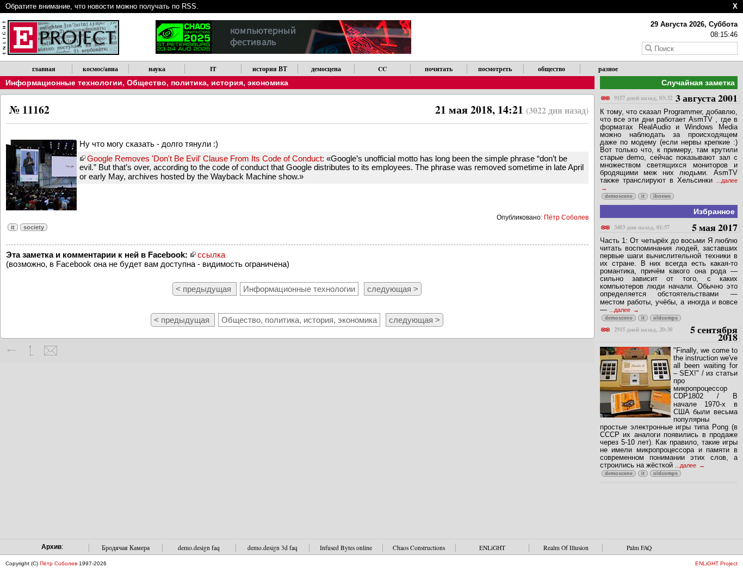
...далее (620, 310)
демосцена (326, 68)
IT (213, 68)
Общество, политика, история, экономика (207, 82)
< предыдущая (204, 289)
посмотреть (495, 68)
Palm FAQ (639, 548)
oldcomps (665, 318)
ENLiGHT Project (716, 563)
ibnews (662, 196)
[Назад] (12, 350)
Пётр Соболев (566, 217)
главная (43, 68)
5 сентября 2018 (676, 334)
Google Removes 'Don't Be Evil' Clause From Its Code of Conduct (204, 158)
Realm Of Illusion (566, 548)
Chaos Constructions (419, 548)
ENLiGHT (492, 548)
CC (382, 68)
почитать (439, 68)
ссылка (211, 254)
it (13, 227)
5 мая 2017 (676, 228)
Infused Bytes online (346, 548)
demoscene (619, 196)
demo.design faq (199, 548)
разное (608, 68)
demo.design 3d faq (272, 548)
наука (156, 68)
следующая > (392, 289)
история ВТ (269, 68)
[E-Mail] (50, 350)
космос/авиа (100, 68)
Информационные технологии (63, 82)
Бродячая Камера (126, 548)
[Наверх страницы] (31, 350)
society (33, 227)
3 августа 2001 (676, 98)
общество (551, 68)
